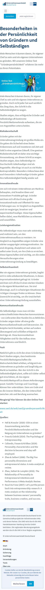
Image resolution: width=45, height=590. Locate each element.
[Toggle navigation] (5, 11)
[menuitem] (22, 546)
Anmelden (10, 16)
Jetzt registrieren (26, 16)
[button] (19, 583)
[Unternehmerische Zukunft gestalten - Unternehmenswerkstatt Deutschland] (19, 3)
